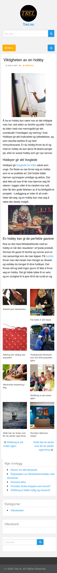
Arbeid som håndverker (14, 309)
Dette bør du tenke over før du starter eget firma (14, 434)
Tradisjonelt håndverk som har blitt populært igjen (41, 357)
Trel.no (28, 24)
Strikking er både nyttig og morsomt (30, 490)
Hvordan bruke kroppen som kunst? (31, 486)
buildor (50, 256)
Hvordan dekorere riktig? (39, 434)
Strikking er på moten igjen (40, 397)
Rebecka (29, 65)
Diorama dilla (18, 482)
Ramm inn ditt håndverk (24, 470)
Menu (10, 47)
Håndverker (17, 510)
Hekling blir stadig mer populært (14, 356)
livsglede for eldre (26, 165)
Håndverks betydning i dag (14, 386)
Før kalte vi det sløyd (40, 319)
